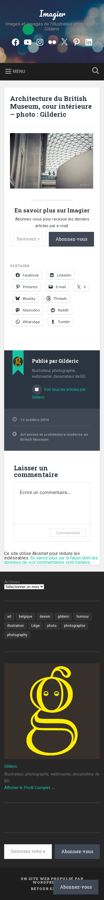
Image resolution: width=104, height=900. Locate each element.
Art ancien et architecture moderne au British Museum (54, 437)
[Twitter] (64, 41)
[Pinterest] (76, 41)
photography (17, 635)
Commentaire (68, 532)
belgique (25, 616)
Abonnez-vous (71, 239)
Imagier (52, 13)
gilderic (63, 616)
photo (52, 626)
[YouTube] (27, 41)
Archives (12, 582)
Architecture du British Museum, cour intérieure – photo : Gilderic (51, 106)
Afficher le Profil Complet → (29, 787)
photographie (74, 626)
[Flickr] (52, 41)
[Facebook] (15, 41)
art (9, 616)
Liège (35, 626)
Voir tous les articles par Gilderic (59, 393)
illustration (15, 626)
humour (83, 616)
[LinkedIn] (88, 41)
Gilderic (10, 766)
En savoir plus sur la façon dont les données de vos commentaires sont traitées (51, 560)
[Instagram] (39, 41)
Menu (19, 71)
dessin (45, 616)
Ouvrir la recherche (94, 71)
